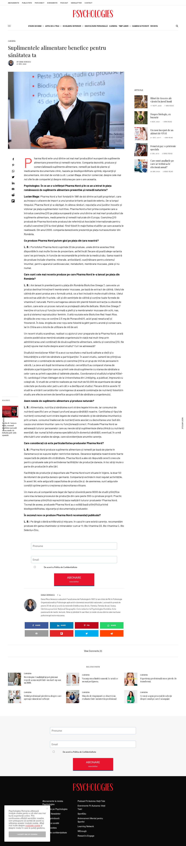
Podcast (64, 3)
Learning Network (86, 826)
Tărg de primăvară (50, 818)
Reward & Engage (86, 835)
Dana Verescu (25, 62)
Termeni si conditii (50, 823)
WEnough (82, 831)
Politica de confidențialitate (54, 832)
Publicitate (27, 3)
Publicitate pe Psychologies (54, 809)
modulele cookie (32, 825)
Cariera (12, 41)
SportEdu (82, 813)
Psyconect (39, 3)
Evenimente (52, 3)
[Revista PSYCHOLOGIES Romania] (93, 13)
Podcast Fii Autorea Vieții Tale (91, 801)
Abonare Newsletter (51, 813)
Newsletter (76, 3)
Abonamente (13, 3)
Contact (88, 3)
